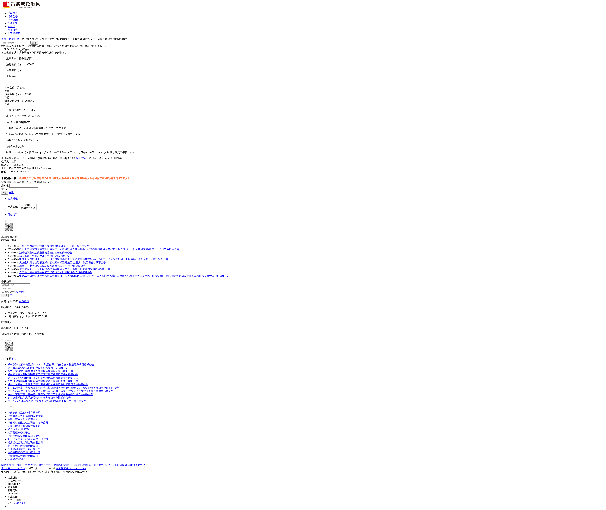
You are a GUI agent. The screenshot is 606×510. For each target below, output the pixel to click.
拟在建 (11, 26)
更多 (13, 358)
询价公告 (13, 23)
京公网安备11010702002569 (71, 468)
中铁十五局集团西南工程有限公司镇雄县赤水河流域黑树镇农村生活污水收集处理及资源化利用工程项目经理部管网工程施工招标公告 (93, 259)
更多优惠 (24, 301)
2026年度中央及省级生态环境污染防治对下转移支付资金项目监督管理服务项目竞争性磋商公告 (63, 387)
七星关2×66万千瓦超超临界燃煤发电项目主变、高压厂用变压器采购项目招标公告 (64, 269)
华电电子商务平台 (98, 465)
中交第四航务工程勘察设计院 (24, 452)
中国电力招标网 (42, 465)
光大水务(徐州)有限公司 (21, 429)
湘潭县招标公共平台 (19, 432)
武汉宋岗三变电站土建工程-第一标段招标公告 (45, 256)
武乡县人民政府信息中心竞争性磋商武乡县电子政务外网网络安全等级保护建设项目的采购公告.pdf (74, 178)
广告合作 (28, 465)
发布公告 (13, 29)
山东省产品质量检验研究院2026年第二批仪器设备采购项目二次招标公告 (50, 394)
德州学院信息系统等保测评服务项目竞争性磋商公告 (39, 397)
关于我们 (17, 465)
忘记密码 (20, 291)
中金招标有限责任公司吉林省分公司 (28, 422)
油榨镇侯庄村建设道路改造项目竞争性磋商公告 (45, 252)
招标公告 (13, 16)
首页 (3, 39)
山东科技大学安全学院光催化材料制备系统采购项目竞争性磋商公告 (48, 384)
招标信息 (14, 39)
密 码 (4, 189)
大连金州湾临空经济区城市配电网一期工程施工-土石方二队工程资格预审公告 (62, 262)
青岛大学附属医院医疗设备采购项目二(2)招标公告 (38, 367)
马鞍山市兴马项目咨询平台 (23, 419)
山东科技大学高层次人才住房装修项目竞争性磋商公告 (40, 371)
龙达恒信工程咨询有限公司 (23, 445)
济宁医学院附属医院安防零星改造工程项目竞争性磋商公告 (43, 377)
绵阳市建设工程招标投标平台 (24, 426)
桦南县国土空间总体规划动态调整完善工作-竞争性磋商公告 (52, 265)
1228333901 (19, 503)
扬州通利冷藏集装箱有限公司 (24, 449)
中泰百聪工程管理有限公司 (23, 455)
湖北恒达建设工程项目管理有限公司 (28, 439)
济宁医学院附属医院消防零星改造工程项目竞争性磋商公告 (43, 381)
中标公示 (13, 19)
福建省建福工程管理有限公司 (24, 412)
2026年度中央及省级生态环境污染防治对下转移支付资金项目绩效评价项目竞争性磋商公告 (61, 391)
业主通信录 (14, 33)
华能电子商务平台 (138, 465)
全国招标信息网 (79, 465)
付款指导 (13, 214)
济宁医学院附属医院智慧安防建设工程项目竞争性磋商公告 (43, 374)
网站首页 (13, 13)
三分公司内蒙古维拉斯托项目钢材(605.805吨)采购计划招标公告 (54, 246)
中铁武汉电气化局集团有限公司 (25, 416)
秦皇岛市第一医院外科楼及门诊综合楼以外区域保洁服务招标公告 (55, 272)
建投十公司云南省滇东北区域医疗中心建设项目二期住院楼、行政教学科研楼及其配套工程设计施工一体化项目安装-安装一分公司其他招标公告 (99, 249)
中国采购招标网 (118, 465)
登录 (83, 158)
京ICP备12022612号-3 (13, 468)
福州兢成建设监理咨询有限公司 (25, 442)
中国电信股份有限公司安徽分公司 (26, 436)
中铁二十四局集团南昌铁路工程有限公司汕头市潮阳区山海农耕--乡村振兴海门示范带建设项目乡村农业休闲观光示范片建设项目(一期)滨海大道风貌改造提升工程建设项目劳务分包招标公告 (124, 275)
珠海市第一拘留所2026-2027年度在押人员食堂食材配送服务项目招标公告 (51, 364)
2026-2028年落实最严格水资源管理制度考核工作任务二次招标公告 (47, 401)
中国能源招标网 (60, 465)
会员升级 (13, 198)
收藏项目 (24, 49)
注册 (78, 158)
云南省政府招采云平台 (20, 459)
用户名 (5, 185)
